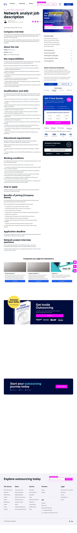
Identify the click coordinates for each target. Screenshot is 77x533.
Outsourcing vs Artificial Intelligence (52, 44)
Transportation (32, 504)
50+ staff (58, 118)
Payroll (16, 504)
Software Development (20, 507)
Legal (30, 497)
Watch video (62, 453)
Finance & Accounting (20, 497)
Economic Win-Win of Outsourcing (51, 42)
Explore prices (67, 27)
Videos (5, 507)
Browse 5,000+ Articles (49, 46)
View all (69, 337)
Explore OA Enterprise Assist (58, 150)
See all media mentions (65, 458)
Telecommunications (33, 499)
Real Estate (31, 490)
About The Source (8, 490)
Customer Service (19, 490)
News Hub (6, 492)
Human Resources (19, 499)
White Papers (7, 502)
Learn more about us (50, 453)
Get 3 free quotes (69, 5)
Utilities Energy (32, 507)
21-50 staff (50, 118)
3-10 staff (58, 115)
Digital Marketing (19, 494)
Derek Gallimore (11, 20)
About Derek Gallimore (47, 508)
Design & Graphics (19, 492)
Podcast (5, 497)
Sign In (43, 490)
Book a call (60, 4)
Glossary (6, 509)
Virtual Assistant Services (20, 509)
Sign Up (43, 492)
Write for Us (44, 505)
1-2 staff (49, 115)
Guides (5, 504)
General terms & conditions (67, 490)
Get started (58, 122)
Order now (49, 315)
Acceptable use (64, 497)
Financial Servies (33, 492)
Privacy (62, 499)
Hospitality (31, 494)
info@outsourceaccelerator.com (50, 512)
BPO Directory (7, 494)
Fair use (62, 494)
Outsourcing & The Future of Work (51, 40)
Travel (30, 509)
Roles (9, 10)
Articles (5, 499)
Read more (46, 359)
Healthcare (31, 502)
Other (66, 118)
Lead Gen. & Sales (19, 502)
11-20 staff (66, 115)
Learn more (51, 84)
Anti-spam (63, 492)
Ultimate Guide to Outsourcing (51, 38)
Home (5, 10)
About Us (44, 503)
